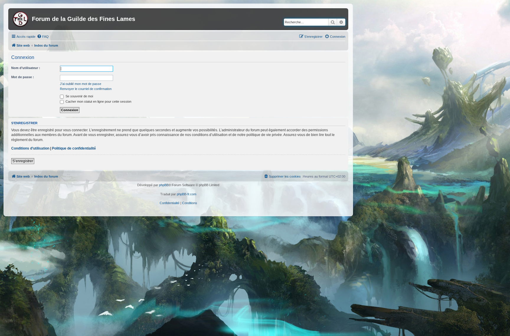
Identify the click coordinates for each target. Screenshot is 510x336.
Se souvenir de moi (79, 96)
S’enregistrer (22, 161)
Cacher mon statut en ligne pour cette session (98, 101)
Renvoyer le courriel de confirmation (86, 89)
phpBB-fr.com (186, 194)
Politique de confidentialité (74, 148)
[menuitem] (43, 36)
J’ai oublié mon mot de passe (80, 84)
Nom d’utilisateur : (25, 68)
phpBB (164, 185)
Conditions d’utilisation (30, 148)
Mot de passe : (22, 77)
